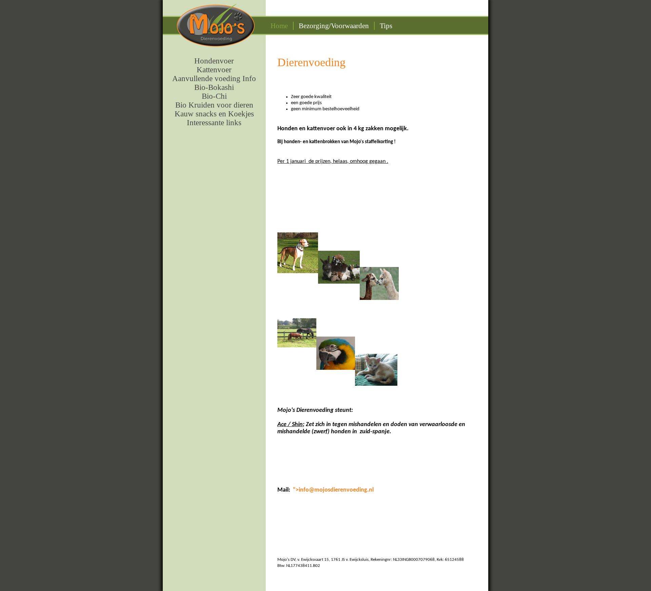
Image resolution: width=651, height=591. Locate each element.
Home (279, 26)
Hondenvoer (214, 61)
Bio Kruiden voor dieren (214, 105)
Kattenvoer (214, 69)
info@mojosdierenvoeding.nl (336, 490)
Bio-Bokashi (214, 87)
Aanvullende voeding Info (214, 78)
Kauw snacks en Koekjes (214, 114)
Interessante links (214, 122)
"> (296, 490)
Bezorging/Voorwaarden (334, 26)
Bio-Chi (214, 96)
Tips (386, 26)
